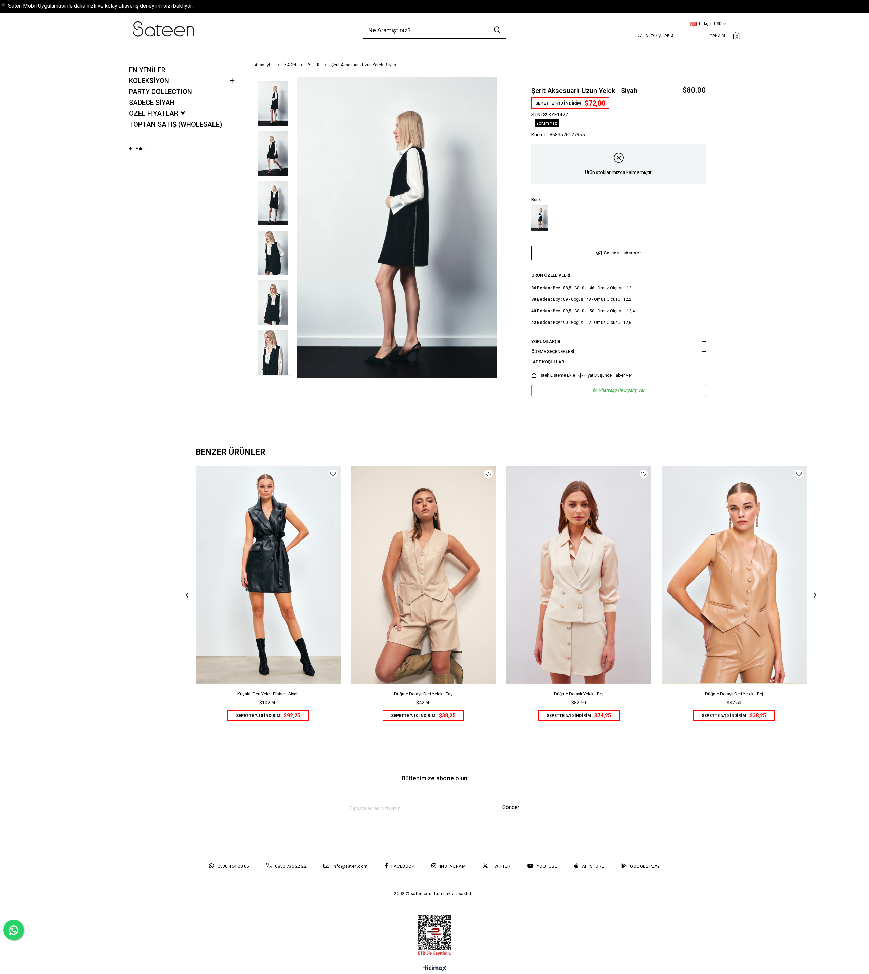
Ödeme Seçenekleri (552, 351)
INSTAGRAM (453, 866)
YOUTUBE (547, 866)
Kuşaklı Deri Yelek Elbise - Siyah (268, 693)
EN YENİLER (147, 70)
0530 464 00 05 (233, 866)
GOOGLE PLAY (645, 866)
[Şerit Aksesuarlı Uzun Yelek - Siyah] (539, 218)
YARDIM (717, 35)
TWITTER (501, 866)
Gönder (510, 807)
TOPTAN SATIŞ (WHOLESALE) (175, 124)
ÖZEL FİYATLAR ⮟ (157, 113)
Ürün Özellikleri (550, 275)
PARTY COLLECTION (160, 92)
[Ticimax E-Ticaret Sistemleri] (435, 968)
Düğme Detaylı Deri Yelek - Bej (734, 693)
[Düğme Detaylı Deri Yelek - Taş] (423, 575)
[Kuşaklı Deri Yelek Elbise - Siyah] (268, 575)
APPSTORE (593, 866)
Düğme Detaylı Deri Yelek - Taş (423, 693)
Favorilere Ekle (333, 474)
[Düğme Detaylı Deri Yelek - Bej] (734, 575)
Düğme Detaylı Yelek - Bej (578, 693)
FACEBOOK (402, 866)
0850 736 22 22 (291, 866)
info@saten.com (350, 866)
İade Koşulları (548, 361)
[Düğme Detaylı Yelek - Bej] (578, 575)
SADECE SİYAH (152, 102)
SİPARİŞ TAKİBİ (660, 35)
